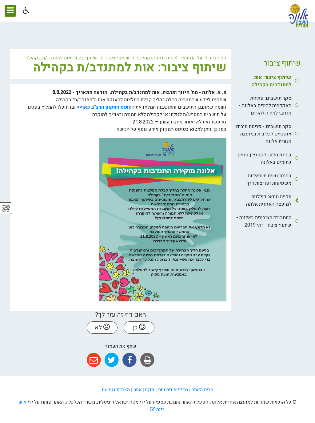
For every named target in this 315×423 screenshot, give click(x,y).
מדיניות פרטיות (173, 389)
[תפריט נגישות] (25, 11)
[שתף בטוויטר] (111, 360)
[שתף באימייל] (94, 360)
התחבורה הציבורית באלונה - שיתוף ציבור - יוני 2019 (263, 221)
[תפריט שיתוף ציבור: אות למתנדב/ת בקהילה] (18, 66)
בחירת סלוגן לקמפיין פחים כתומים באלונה (264, 158)
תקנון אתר (144, 389)
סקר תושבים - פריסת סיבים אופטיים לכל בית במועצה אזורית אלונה (263, 134)
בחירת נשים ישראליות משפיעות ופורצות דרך (269, 179)
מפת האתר (202, 389)
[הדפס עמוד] (147, 360)
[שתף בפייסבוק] (130, 360)
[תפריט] (10, 11)
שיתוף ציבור (282, 63)
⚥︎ (6, 208)
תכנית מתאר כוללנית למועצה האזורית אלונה (268, 200)
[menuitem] (268, 80)
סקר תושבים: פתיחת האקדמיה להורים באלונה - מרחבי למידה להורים (265, 106)
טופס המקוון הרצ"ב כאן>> (104, 107)
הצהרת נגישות (116, 389)
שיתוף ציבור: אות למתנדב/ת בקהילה (271, 81)
